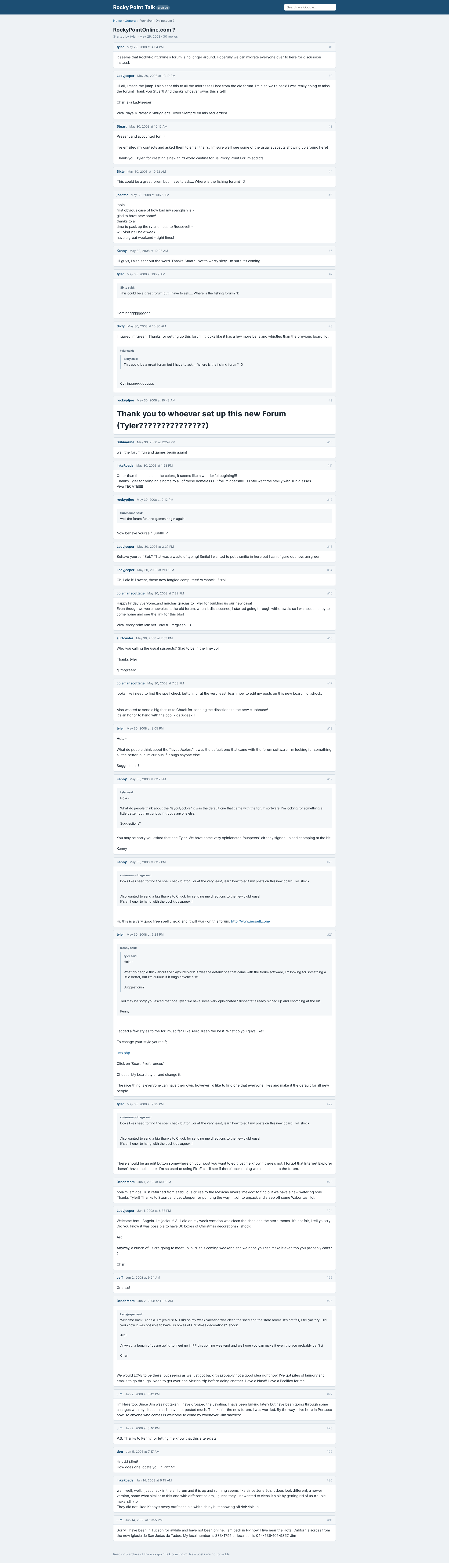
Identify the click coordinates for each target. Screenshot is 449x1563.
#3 (330, 126)
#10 (329, 442)
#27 (329, 1394)
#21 (329, 934)
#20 (329, 862)
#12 (329, 499)
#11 (330, 465)
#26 (329, 1301)
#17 (329, 683)
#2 (330, 76)
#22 (329, 1104)
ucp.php (123, 1053)
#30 (329, 1480)
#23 (329, 1182)
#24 (329, 1210)
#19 (329, 779)
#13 (329, 546)
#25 (329, 1277)
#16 (329, 638)
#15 (329, 593)
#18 (329, 728)
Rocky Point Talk (140, 7)
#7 (330, 274)
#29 (329, 1451)
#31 (329, 1520)
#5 (330, 195)
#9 (330, 400)
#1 (330, 47)
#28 (329, 1428)
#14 (329, 570)
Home (117, 20)
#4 (330, 171)
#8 (330, 326)
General (130, 20)
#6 (330, 251)
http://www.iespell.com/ (250, 921)
